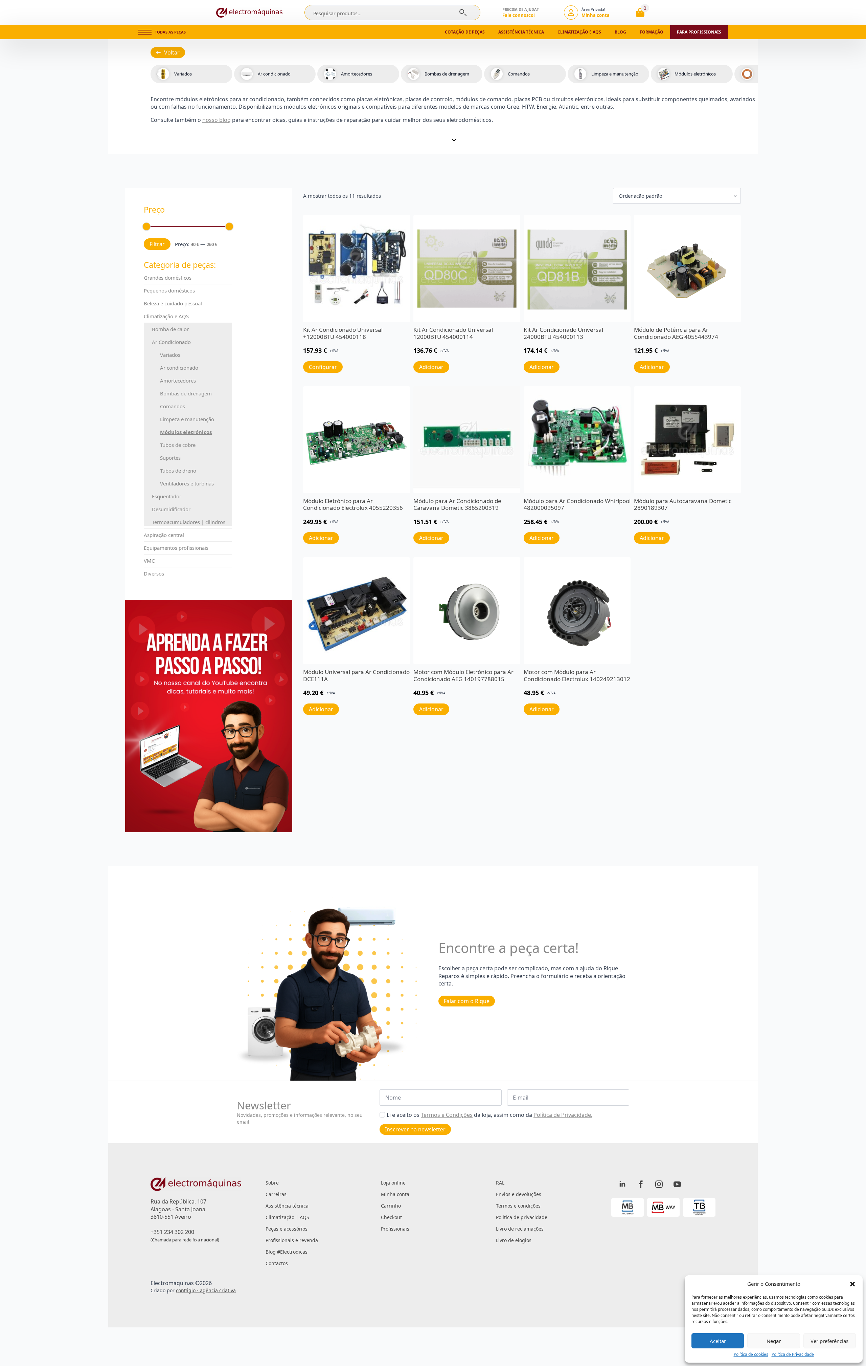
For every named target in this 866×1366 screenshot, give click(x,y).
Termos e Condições (447, 1115)
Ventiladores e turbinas (187, 483)
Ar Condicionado (171, 342)
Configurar (323, 367)
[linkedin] (622, 1184)
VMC (149, 560)
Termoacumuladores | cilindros (188, 522)
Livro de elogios (513, 1240)
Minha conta (395, 1194)
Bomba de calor (170, 329)
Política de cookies (751, 1354)
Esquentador (166, 496)
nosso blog (216, 120)
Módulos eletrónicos (186, 432)
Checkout (391, 1217)
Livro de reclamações (520, 1229)
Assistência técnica (521, 32)
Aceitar (718, 1341)
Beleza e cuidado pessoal (173, 303)
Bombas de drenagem (186, 393)
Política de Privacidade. (562, 1115)
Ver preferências (829, 1341)
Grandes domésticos (167, 277)
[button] (852, 1284)
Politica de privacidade (521, 1217)
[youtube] (677, 1184)
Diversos (154, 573)
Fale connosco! (518, 15)
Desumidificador (171, 509)
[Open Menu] (145, 32)
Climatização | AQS (287, 1217)
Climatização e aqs (579, 32)
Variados (170, 354)
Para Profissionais (699, 32)
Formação (651, 32)
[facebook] (641, 1184)
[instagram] (659, 1184)
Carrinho (391, 1205)
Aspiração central (164, 535)
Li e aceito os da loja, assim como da (489, 1115)
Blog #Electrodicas (286, 1252)
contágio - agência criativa (206, 1290)
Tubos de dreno (178, 470)
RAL (500, 1182)
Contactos (277, 1263)
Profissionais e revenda (292, 1240)
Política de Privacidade (793, 1354)
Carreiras (276, 1194)
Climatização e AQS (166, 316)
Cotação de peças (465, 32)
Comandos (172, 406)
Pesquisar (462, 12)
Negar (774, 1341)
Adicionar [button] (431, 367)
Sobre (272, 1182)
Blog (620, 32)
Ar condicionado (179, 367)
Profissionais (395, 1229)
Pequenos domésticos (169, 290)
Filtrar (157, 244)
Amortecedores (178, 380)
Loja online (393, 1182)
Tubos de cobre (178, 444)
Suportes (170, 457)
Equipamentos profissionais (176, 547)
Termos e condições (518, 1205)
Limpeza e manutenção (187, 419)
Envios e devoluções (518, 1194)
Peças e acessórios (286, 1229)
